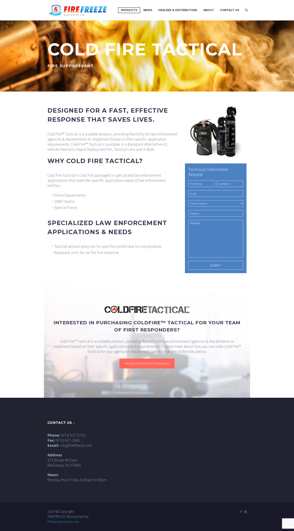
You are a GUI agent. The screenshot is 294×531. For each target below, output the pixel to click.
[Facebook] (241, 511)
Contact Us (229, 10)
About (208, 10)
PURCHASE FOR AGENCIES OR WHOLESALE (147, 363)
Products (129, 10)
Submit (215, 265)
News (147, 10)
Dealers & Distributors (177, 10)
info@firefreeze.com (76, 445)
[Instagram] (245, 511)
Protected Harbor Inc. (63, 521)
